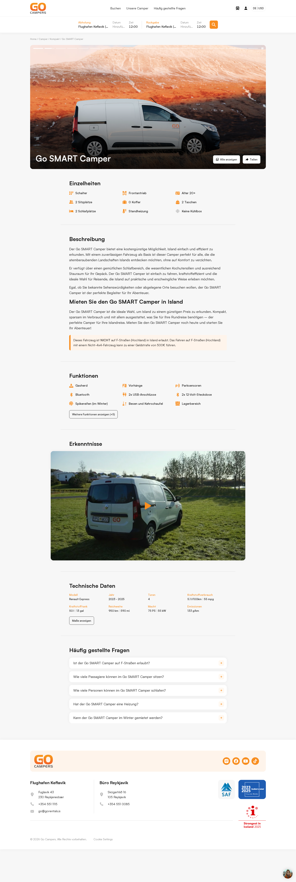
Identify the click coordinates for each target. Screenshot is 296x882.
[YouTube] (245, 761)
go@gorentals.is (49, 811)
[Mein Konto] (246, 8)
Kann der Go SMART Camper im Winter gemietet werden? (118, 718)
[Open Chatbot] (288, 874)
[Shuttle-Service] (237, 8)
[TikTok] (255, 761)
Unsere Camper (137, 8)
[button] (148, 505)
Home (33, 38)
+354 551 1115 (47, 804)
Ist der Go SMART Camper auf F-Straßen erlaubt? (111, 663)
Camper (43, 38)
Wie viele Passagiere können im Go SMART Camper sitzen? (118, 677)
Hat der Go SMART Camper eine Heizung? (105, 704)
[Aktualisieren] (214, 25)
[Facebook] (236, 761)
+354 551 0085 (119, 804)
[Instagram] (226, 761)
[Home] (38, 8)
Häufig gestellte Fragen (170, 8)
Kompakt (55, 38)
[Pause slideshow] (262, 48)
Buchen (115, 8)
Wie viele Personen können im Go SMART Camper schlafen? (119, 690)
